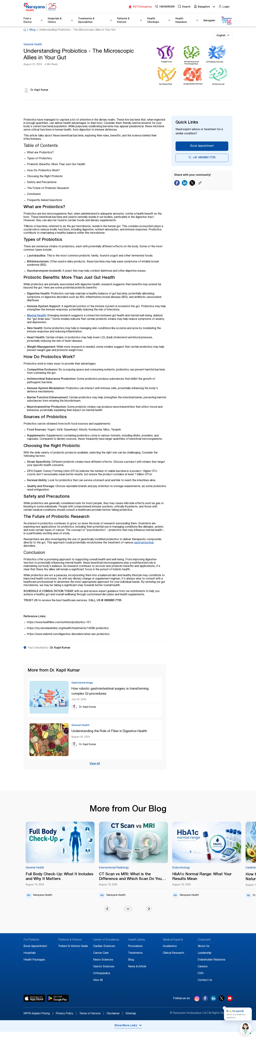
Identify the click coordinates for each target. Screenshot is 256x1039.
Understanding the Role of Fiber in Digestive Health (109, 731)
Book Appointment (202, 146)
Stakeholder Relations (211, 960)
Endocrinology (122, 868)
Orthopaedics (101, 973)
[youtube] (229, 1000)
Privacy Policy (66, 1013)
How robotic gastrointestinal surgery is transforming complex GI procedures (110, 691)
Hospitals (30, 953)
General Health (33, 44)
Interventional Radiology (55, 868)
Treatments (135, 953)
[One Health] (226, 20)
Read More (75, 842)
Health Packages (34, 960)
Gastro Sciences (103, 966)
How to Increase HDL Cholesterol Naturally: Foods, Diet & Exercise (217, 877)
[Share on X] (192, 183)
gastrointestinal (144, 543)
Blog (32, 30)
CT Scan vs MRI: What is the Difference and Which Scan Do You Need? (71, 877)
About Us (203, 946)
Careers (203, 966)
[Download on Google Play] (58, 998)
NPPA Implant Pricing (38, 1013)
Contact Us (205, 980)
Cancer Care (101, 953)
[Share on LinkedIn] (184, 183)
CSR (200, 973)
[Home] (40, 7)
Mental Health (36, 315)
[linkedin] (213, 1000)
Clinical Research (173, 953)
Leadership (204, 953)
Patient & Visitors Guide (73, 946)
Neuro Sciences (103, 960)
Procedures (135, 946)
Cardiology (193, 868)
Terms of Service (91, 1013)
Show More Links (125, 1025)
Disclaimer (115, 1013)
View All (95, 764)
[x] (221, 1000)
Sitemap (131, 1013)
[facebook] (205, 1000)
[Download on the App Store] (34, 998)
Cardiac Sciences (104, 946)
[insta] (197, 999)
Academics (170, 946)
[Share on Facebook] (177, 183)
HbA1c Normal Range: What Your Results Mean (143, 876)
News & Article (137, 966)
